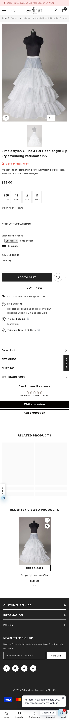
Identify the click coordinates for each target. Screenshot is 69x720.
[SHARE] (64, 277)
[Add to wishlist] (58, 277)
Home (4, 18)
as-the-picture (34, 586)
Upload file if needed (12, 235)
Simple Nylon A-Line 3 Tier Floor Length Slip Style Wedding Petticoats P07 (34, 575)
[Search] (13, 10)
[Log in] (56, 10)
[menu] (4, 10)
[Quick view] (47, 526)
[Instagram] (15, 668)
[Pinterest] (24, 668)
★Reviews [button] (66, 362)
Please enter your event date (16, 223)
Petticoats (26, 18)
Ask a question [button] (34, 413)
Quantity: (7, 260)
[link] (18, 488)
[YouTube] (33, 668)
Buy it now (34, 288)
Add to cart (27, 277)
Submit (56, 655)
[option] (34, 73)
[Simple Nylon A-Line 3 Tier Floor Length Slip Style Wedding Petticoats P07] (35, 541)
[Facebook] (6, 668)
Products (15, 18)
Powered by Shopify (45, 690)
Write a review (34, 404)
